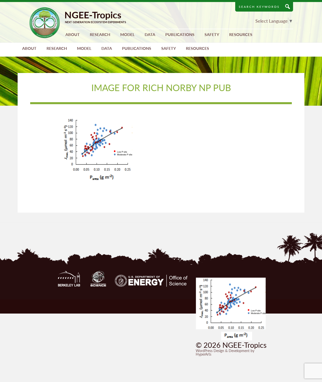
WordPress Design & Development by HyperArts (225, 352)
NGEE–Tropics (44, 23)
